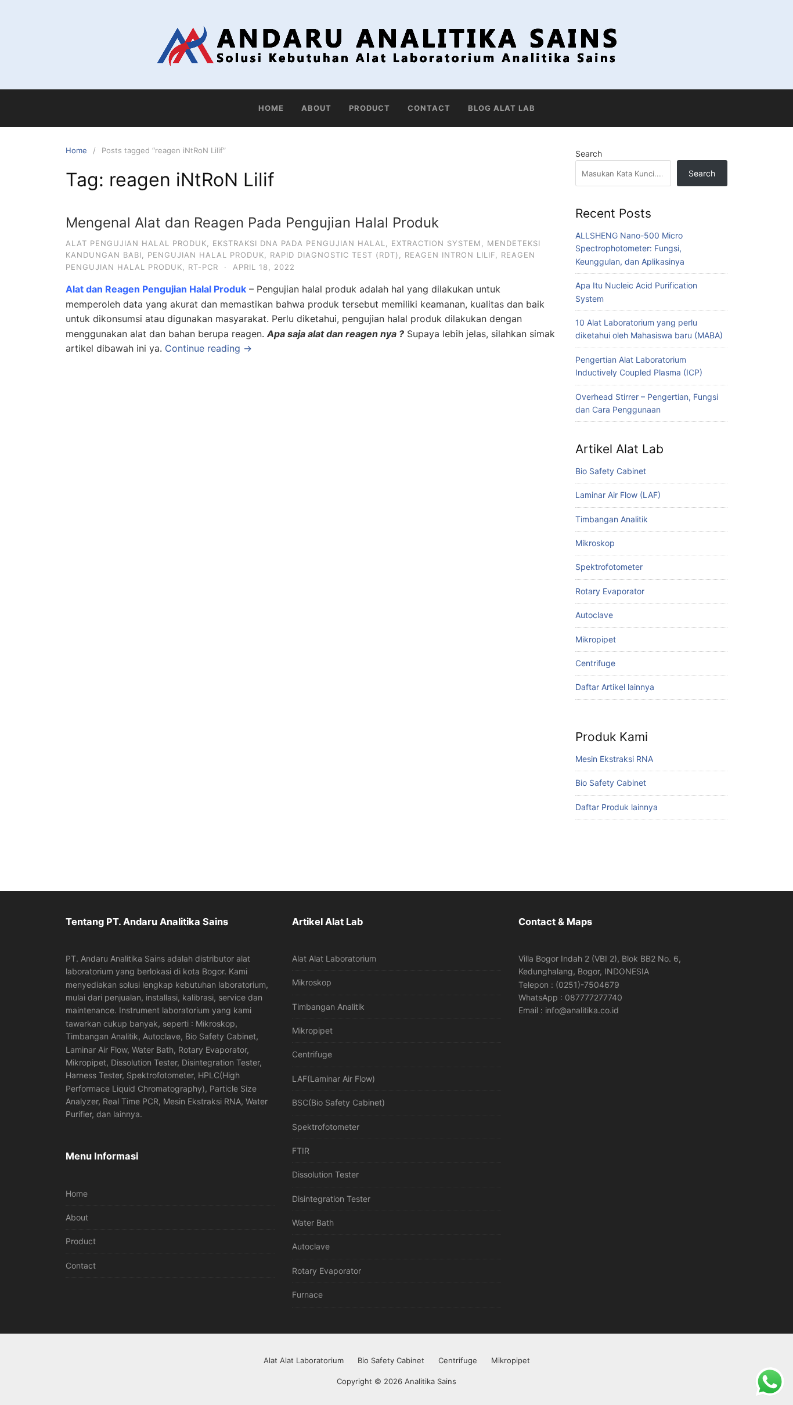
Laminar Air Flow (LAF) (618, 495)
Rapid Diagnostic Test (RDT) (334, 254)
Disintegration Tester (331, 1199)
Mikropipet (595, 639)
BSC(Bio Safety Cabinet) (338, 1102)
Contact (429, 108)
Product (369, 108)
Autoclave (594, 615)
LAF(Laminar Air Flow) (333, 1078)
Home (271, 108)
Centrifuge (595, 663)
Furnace (307, 1294)
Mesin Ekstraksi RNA (614, 759)
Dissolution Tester (325, 1174)
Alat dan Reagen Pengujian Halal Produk (156, 289)
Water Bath (313, 1222)
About (316, 108)
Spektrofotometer (609, 567)
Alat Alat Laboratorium (334, 958)
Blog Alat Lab (501, 108)
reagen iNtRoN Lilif (450, 254)
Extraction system (436, 243)
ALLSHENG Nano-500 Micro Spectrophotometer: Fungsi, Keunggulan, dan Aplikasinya (629, 248)
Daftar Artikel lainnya (614, 687)
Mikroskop (595, 543)
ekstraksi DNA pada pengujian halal (298, 243)
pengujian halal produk (205, 254)
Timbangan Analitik (611, 519)
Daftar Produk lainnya (616, 807)
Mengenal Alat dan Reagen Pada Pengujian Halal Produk (252, 222)
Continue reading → (208, 348)
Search (588, 153)
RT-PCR (203, 267)
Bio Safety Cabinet (610, 471)
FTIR (300, 1150)
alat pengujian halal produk (136, 243)
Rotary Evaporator (609, 591)
